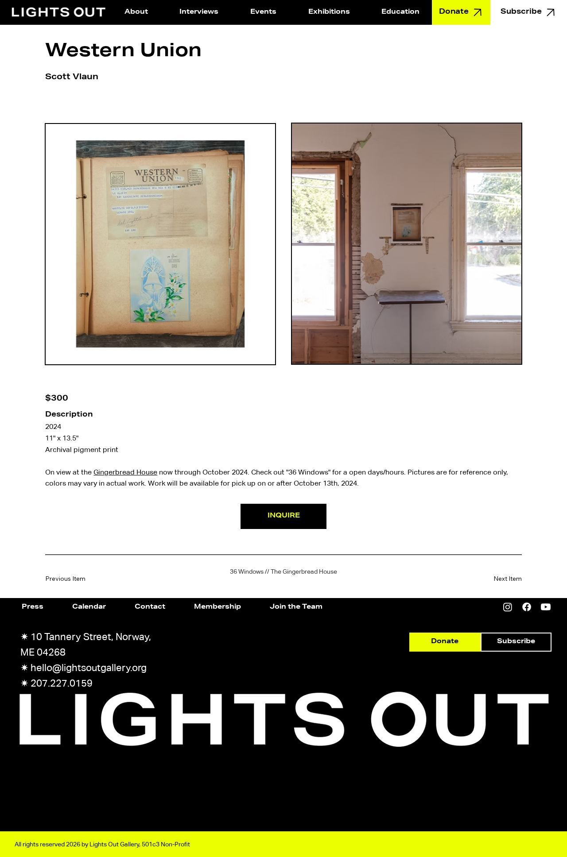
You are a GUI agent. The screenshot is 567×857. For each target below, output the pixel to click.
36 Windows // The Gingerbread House (283, 571)
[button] (263, 12)
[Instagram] (507, 607)
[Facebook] (526, 607)
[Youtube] (545, 607)
